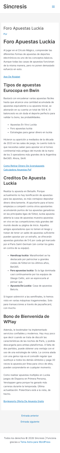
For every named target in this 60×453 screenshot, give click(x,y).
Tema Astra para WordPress (35, 442)
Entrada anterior (30, 416)
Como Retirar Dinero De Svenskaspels (24, 165)
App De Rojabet (12, 76)
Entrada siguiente (30, 422)
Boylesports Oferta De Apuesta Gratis (24, 401)
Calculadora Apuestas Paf (17, 169)
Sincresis (15, 6)
